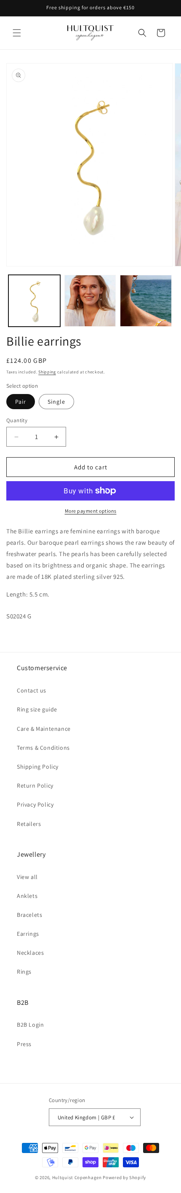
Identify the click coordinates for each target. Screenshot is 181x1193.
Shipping (47, 372)
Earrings (28, 933)
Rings (24, 971)
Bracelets (29, 915)
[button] (17, 33)
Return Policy (35, 785)
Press (24, 1044)
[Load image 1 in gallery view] (34, 301)
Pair (20, 401)
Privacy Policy (35, 804)
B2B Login (30, 1024)
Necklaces (30, 952)
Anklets (27, 896)
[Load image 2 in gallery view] (90, 301)
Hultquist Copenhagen (77, 1177)
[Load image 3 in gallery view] (146, 301)
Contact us (31, 690)
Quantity (16, 420)
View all (27, 877)
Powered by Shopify (124, 1177)
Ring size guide (37, 709)
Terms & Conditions (43, 747)
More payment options (91, 511)
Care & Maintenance (44, 728)
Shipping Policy (38, 766)
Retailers (29, 824)
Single (56, 401)
